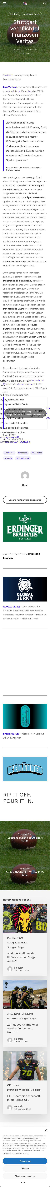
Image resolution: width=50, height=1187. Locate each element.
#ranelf (15, 437)
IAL (9, 938)
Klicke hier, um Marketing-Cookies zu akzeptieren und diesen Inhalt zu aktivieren (25, 413)
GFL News (27, 1013)
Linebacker (9, 453)
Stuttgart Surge (31, 14)
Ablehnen (25, 1168)
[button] (45, 1130)
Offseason (22, 453)
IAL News (17, 938)
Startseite (8, 75)
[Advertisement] (25, 662)
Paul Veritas (37, 453)
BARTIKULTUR (11, 733)
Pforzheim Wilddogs (18, 1089)
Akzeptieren (25, 1161)
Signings (14, 14)
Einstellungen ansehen (25, 1176)
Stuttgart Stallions (17, 942)
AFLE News (13, 1013)
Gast (18, 49)
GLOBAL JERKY (11, 606)
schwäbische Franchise (19, 91)
